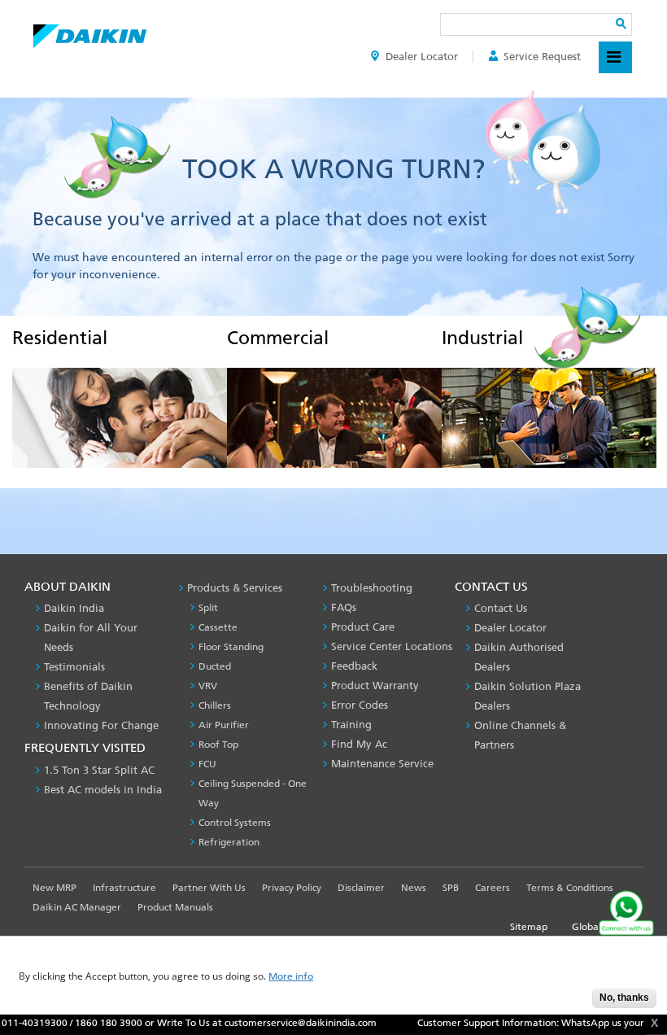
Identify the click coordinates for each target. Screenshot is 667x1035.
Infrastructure (124, 887)
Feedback (354, 666)
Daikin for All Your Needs (90, 637)
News (413, 887)
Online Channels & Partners (520, 735)
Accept (567, 1003)
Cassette (218, 627)
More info (290, 977)
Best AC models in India (103, 790)
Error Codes (359, 705)
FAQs (343, 607)
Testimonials (74, 667)
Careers (492, 887)
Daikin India (74, 608)
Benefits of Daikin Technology (88, 696)
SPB (450, 887)
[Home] (89, 31)
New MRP (54, 887)
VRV (207, 686)
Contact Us (500, 608)
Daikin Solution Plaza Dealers (527, 696)
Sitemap (528, 926)
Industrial (482, 337)
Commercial (278, 337)
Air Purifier (223, 725)
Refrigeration (228, 842)
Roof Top (218, 744)
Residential (59, 337)
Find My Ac (359, 744)
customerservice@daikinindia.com (277, 1022)
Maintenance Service (382, 764)
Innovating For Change (101, 725)
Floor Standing (231, 647)
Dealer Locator (422, 56)
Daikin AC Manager (77, 907)
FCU (207, 764)
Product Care (363, 627)
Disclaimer (361, 887)
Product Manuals (175, 907)
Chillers (214, 705)
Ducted (214, 666)
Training (351, 724)
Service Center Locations (391, 646)
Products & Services (234, 588)
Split (208, 608)
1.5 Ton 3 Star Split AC (99, 770)
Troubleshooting (371, 588)
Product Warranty (375, 685)
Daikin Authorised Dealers (519, 657)
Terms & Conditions (569, 887)
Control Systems (234, 822)
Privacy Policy (291, 887)
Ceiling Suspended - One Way (252, 793)
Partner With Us (209, 887)
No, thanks (624, 997)
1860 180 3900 (85, 1022)
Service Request (542, 56)
